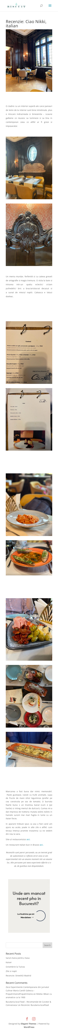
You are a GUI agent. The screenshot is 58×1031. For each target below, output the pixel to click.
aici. (29, 839)
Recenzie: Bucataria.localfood (35, 1005)
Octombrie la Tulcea (15, 966)
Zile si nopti (11, 971)
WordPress (29, 1027)
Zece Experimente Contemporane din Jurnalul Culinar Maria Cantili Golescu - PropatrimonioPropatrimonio (27, 990)
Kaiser (9, 962)
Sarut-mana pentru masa (18, 958)
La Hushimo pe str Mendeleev (25, 916)
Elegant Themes (28, 1023)
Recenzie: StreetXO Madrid (18, 975)
